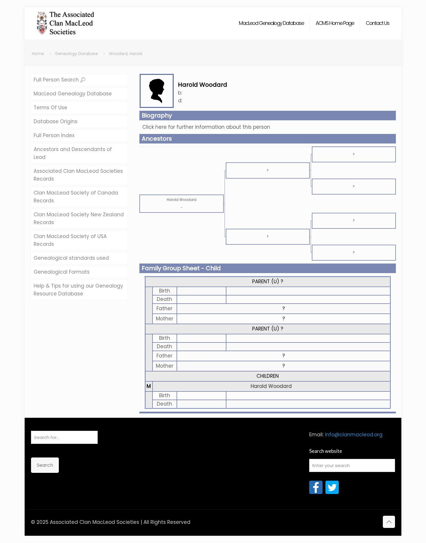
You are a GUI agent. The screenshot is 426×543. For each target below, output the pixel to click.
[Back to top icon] (389, 522)
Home (38, 54)
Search (45, 465)
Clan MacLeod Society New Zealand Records (79, 218)
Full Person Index (54, 135)
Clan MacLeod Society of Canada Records (76, 196)
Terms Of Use (50, 107)
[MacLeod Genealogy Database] (65, 20)
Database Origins (55, 121)
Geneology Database (76, 54)
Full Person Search (57, 79)
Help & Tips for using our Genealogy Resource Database (78, 289)
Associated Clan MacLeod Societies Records (78, 175)
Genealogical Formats (62, 271)
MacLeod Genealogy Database (73, 93)
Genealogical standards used (71, 258)
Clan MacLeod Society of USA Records (70, 240)
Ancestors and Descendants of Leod (73, 153)
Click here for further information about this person (206, 127)
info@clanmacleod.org (354, 434)
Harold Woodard (271, 386)
